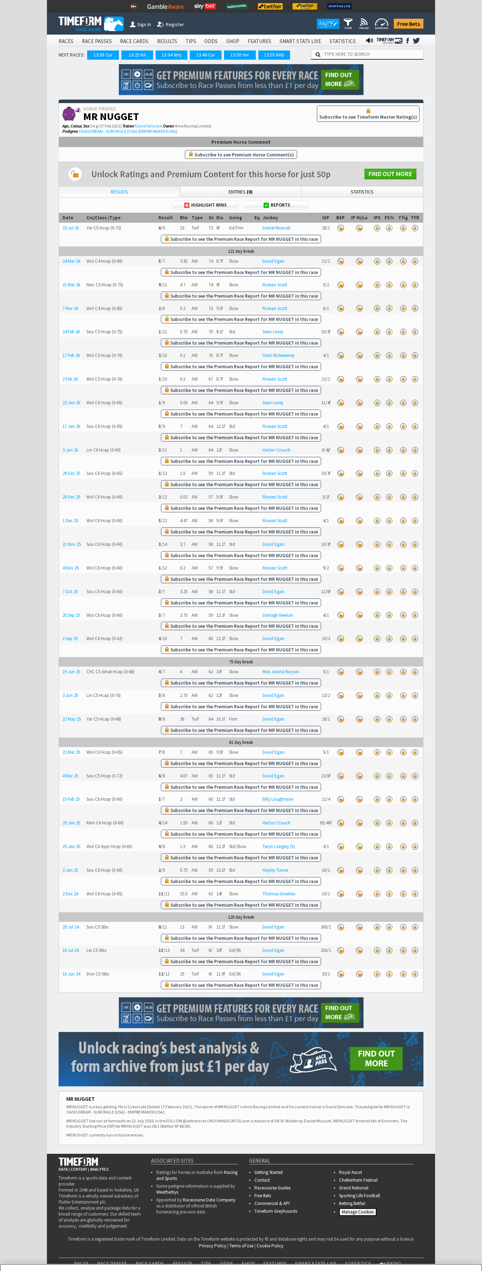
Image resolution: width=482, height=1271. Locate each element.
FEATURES (259, 41)
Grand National (353, 1188)
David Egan (273, 261)
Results (119, 192)
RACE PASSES (97, 41)
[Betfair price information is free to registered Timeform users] (340, 228)
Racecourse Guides (272, 1188)
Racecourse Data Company (209, 1200)
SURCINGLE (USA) (121, 131)
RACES (66, 41)
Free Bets (408, 23)
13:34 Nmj (171, 55)
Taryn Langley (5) (279, 846)
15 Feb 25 (71, 799)
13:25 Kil (137, 55)
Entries (241, 192)
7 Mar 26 (70, 308)
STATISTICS (343, 41)
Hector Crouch (276, 450)
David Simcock (148, 126)
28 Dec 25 (71, 473)
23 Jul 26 (70, 228)
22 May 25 (71, 719)
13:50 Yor (239, 55)
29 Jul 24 (70, 927)
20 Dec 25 (71, 497)
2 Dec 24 (70, 894)
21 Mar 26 (71, 285)
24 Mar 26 (71, 261)
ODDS (211, 41)
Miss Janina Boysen (281, 672)
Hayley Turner (275, 870)
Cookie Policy (149, 1257)
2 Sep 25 (70, 639)
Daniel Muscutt (276, 228)
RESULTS (167, 41)
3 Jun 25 (70, 695)
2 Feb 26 (70, 379)
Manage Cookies (358, 1213)
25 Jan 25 (71, 846)
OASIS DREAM (91, 131)
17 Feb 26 (71, 355)
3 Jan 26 (70, 450)
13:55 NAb (274, 55)
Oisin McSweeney (279, 355)
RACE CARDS (134, 41)
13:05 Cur (103, 55)
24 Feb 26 (71, 332)
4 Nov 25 (70, 568)
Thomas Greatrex (279, 894)
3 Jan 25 (70, 870)
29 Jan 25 (71, 823)
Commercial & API (272, 1203)
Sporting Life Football (359, 1196)
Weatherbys (167, 1192)
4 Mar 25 (70, 776)
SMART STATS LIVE (300, 41)
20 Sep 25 (71, 615)
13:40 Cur (205, 55)
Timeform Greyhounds (275, 1211)
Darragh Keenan (278, 615)
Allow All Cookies (343, 1250)
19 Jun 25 (71, 672)
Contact (262, 1180)
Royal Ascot (350, 1172)
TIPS (191, 41)
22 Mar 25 (71, 752)
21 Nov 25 (71, 544)
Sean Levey (273, 332)
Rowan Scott (275, 285)
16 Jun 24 (71, 974)
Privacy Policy (198, 1257)
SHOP (232, 41)
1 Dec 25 (70, 521)
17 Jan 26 (71, 426)
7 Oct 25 (70, 592)
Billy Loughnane (278, 799)
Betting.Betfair (352, 1203)
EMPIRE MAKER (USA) (157, 131)
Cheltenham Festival (358, 1180)
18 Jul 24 (70, 950)
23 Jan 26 (71, 403)
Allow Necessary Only (396, 1250)
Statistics (362, 192)
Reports (280, 205)
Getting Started (268, 1172)
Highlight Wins (209, 205)
